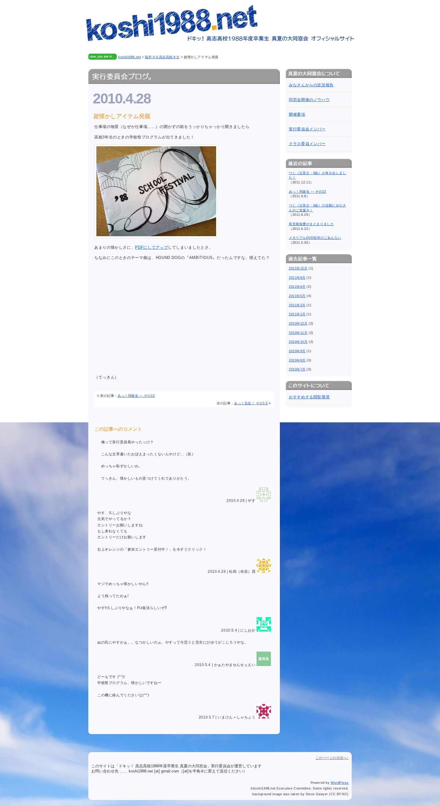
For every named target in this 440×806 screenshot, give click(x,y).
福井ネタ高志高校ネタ (162, 57)
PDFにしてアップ (151, 247)
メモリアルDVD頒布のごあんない (315, 237)
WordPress (340, 782)
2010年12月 (298, 323)
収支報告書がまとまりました (311, 224)
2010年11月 (298, 333)
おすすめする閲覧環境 (309, 397)
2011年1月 (297, 314)
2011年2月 (297, 305)
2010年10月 (298, 342)
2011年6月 (297, 286)
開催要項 (297, 114)
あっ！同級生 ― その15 (136, 395)
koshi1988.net (129, 57)
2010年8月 (297, 360)
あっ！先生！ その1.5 (251, 403)
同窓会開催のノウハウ (309, 99)
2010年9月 (297, 351)
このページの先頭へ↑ (332, 758)
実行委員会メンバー (307, 129)
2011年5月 (297, 296)
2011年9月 (297, 277)
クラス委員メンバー (307, 143)
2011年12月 (298, 268)
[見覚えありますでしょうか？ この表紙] (156, 237)
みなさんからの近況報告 (311, 85)
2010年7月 (297, 369)
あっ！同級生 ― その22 (307, 191)
